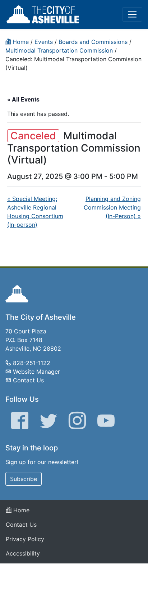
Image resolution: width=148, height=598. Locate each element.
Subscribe (23, 478)
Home (20, 510)
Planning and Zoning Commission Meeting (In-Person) (112, 207)
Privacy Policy (25, 539)
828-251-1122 (31, 363)
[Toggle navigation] (132, 14)
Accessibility (23, 553)
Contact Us (28, 380)
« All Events (23, 99)
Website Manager (36, 371)
